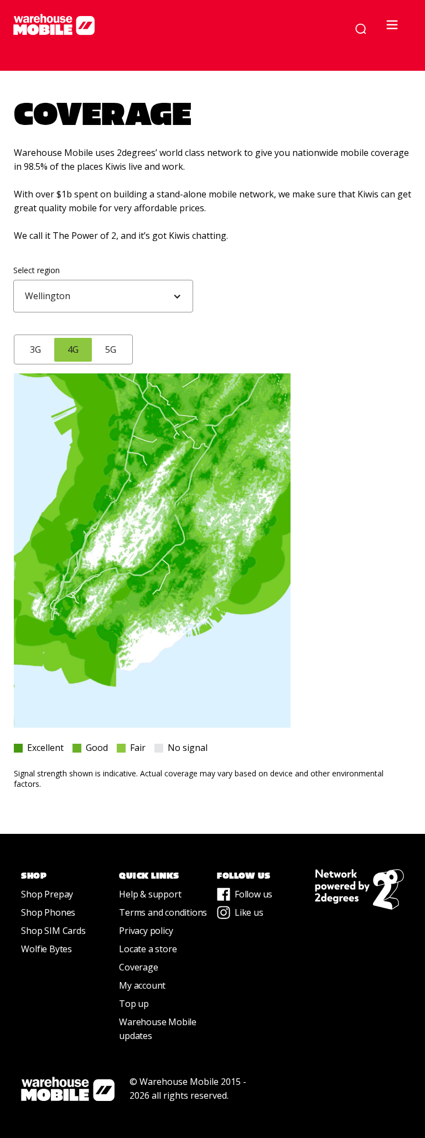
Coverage (138, 967)
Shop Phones (48, 912)
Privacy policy (146, 931)
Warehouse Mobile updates (157, 1029)
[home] (172, 24)
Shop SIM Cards (53, 931)
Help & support (150, 894)
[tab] (35, 350)
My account (142, 985)
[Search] (360, 28)
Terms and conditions (163, 912)
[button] (396, 28)
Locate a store (148, 949)
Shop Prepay (47, 894)
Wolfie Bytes (46, 949)
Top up (134, 1004)
